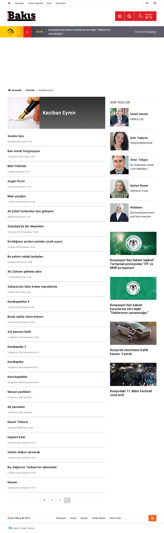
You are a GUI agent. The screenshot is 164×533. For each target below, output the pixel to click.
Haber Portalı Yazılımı (24, 528)
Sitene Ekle (61, 3)
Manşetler (19, 3)
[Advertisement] (82, 61)
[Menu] (120, 16)
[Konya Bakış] (22, 15)
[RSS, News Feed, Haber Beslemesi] (152, 518)
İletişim (84, 518)
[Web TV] (147, 3)
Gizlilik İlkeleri (99, 518)
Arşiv (49, 3)
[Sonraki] (67, 500)
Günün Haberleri (35, 3)
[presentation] (19, 32)
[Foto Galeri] (154, 3)
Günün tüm (145, 31)
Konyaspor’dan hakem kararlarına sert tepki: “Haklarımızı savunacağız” (79, 31)
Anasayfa (61, 518)
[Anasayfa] (9, 3)
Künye (73, 518)
